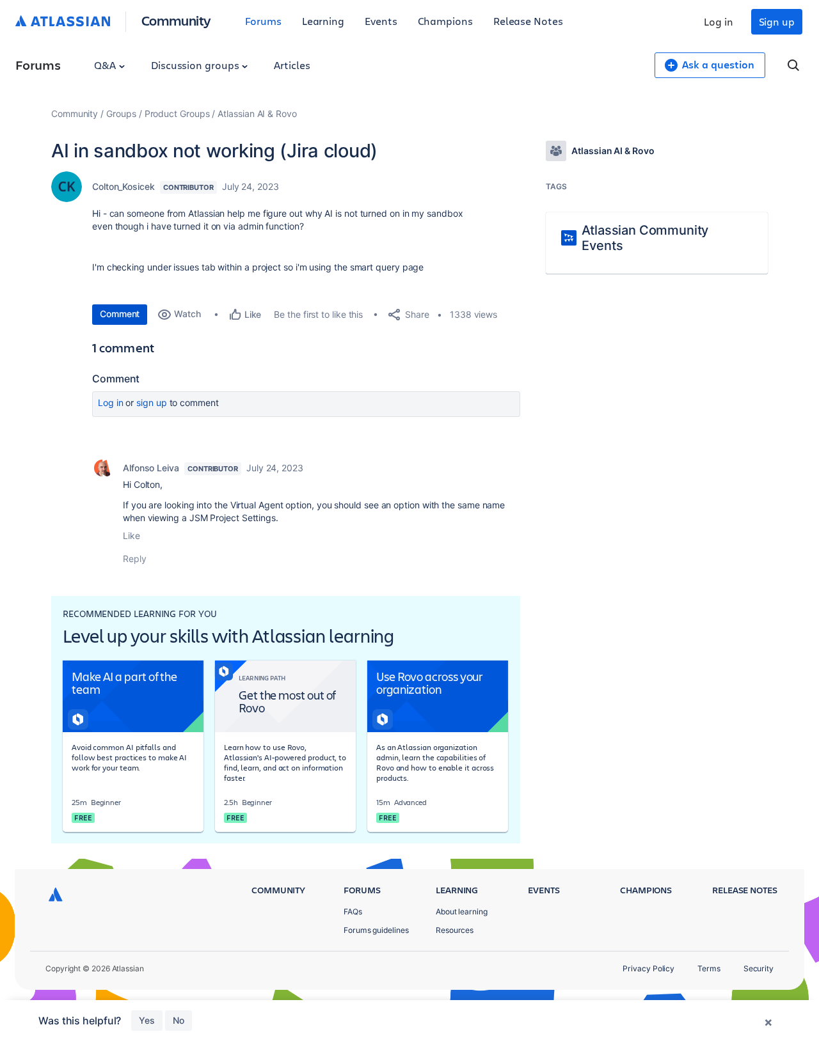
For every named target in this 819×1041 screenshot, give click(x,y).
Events (381, 20)
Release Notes (528, 20)
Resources (454, 930)
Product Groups (177, 113)
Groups (121, 113)
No (178, 1020)
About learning (462, 911)
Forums (263, 20)
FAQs (353, 911)
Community (176, 20)
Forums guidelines (376, 930)
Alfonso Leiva (151, 467)
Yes (147, 1020)
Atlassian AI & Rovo (257, 113)
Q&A (106, 65)
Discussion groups (196, 65)
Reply (135, 558)
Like (131, 535)
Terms (708, 968)
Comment (119, 313)
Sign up (777, 21)
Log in (718, 21)
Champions (445, 20)
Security (758, 968)
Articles (292, 65)
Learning (323, 20)
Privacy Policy (648, 968)
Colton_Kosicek (123, 186)
